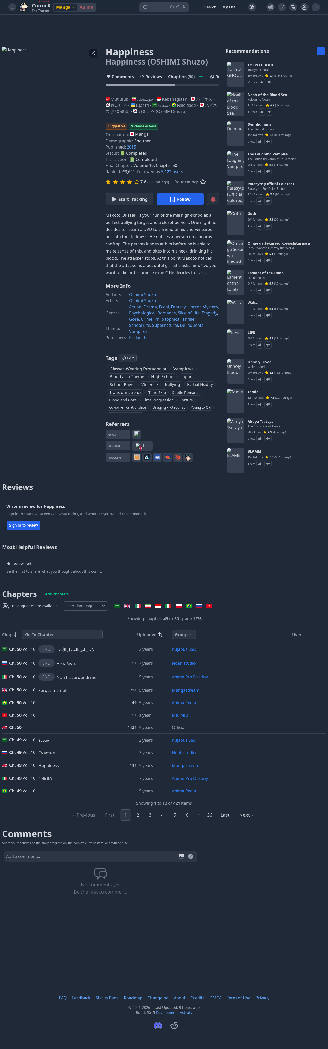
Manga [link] (63, 7)
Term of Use (238, 998)
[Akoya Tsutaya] (235, 430)
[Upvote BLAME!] (259, 463)
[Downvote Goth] (268, 226)
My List (228, 7)
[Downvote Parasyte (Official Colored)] (268, 201)
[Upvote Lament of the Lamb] (259, 290)
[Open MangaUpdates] (136, 457)
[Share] (93, 53)
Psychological (142, 313)
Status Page (107, 998)
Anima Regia (184, 703)
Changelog (158, 998)
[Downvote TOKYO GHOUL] (269, 82)
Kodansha (139, 337)
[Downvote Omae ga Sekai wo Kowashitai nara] (268, 260)
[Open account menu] (316, 7)
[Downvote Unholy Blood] (268, 379)
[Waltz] (235, 312)
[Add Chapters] (201, 76)
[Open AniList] (147, 457)
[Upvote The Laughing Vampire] (259, 171)
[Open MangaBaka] (188, 457)
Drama (150, 307)
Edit (130, 357)
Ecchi (164, 307)
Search (210, 7)
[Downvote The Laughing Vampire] (268, 171)
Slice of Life (189, 313)
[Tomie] (235, 401)
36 (209, 815)
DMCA (216, 998)
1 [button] (125, 815)
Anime (86, 7)
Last (225, 815)
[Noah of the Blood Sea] (235, 104)
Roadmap (133, 998)
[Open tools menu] (252, 7)
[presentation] (162, 76)
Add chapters (57, 594)
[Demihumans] (235, 133)
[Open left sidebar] (12, 7)
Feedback (81, 998)
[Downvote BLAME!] (268, 463)
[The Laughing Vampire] (235, 163)
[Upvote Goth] (259, 226)
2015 (131, 147)
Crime (146, 319)
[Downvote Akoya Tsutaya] (268, 438)
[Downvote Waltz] (268, 315)
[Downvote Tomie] (268, 404)
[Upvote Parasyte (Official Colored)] (259, 201)
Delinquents (191, 325)
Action (135, 307)
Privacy (262, 998)
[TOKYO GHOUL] (235, 74)
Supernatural (165, 325)
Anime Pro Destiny (190, 677)
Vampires (138, 331)
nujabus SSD (184, 649)
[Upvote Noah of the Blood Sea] (261, 112)
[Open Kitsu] (177, 457)
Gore (134, 319)
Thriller (189, 319)
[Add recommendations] (321, 51)
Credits (197, 998)
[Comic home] (23, 7)
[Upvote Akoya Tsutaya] (259, 438)
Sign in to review (23, 525)
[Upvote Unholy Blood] (259, 379)
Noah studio (184, 663)
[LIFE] (235, 341)
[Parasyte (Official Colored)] (235, 193)
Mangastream (185, 690)
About (180, 998)
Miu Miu (180, 715)
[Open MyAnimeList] (157, 457)
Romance (167, 313)
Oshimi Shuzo (142, 294)
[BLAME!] (235, 460)
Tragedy (209, 313)
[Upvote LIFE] (259, 345)
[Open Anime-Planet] (167, 457)
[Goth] (235, 223)
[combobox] (85, 606)
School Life (139, 325)
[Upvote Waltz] (259, 315)
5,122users (172, 171)
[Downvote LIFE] (268, 345)
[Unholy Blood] (235, 371)
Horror (194, 307)
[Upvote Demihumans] (259, 141)
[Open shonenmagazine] (136, 434)
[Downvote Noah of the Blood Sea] (269, 112)
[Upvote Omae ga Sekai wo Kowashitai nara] (259, 260)
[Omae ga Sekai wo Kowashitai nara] (235, 252)
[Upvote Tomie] (259, 404)
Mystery (210, 307)
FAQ (63, 998)
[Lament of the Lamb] (235, 282)
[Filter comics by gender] (282, 7)
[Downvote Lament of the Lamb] (268, 290)
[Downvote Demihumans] (268, 141)
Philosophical (167, 319)
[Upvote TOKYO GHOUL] (261, 82)
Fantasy (178, 307)
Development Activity (174, 1012)
